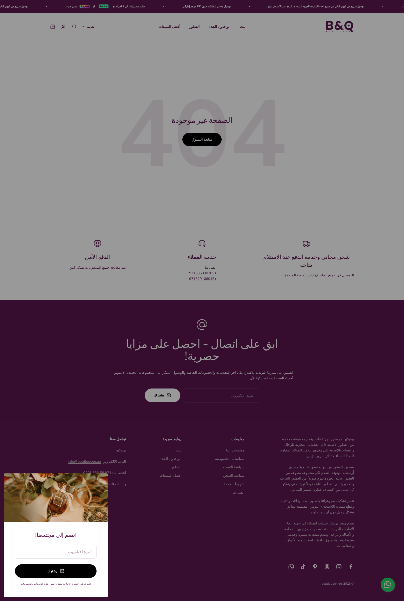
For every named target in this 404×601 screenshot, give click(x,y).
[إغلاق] (13, 483)
